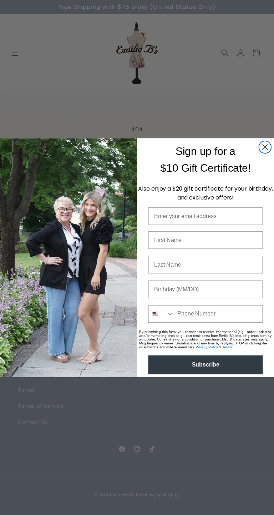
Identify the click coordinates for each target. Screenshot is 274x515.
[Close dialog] (265, 147)
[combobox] (161, 313)
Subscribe (205, 365)
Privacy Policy (207, 347)
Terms (227, 347)
